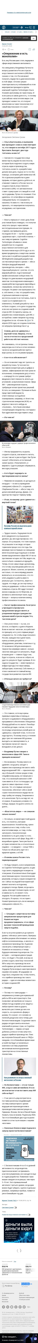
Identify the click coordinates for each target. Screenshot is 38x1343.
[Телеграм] (3, 1306)
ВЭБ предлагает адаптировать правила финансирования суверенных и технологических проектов (12, 1271)
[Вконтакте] (7, 1306)
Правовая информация (26, 1297)
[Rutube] (20, 1306)
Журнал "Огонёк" (7, 44)
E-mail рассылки (24, 1299)
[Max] (24, 1306)
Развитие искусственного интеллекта (14, 1215)
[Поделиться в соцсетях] (34, 49)
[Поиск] (30, 27)
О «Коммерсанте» (8, 1293)
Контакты (5, 1297)
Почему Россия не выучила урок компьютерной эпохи (18, 527)
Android (21, 1293)
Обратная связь (24, 1295)
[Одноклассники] (15, 1306)
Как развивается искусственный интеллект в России (18, 1078)
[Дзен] (11, 1306)
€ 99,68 (13, 32)
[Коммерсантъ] (3, 27)
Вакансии (5, 1301)
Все (15, 1261)
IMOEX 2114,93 (28, 32)
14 (28, 320)
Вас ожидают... (11, 1337)
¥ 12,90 (19, 32)
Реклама (5, 1299)
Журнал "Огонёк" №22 (9, 1200)
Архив (4, 1295)
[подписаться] (16, 1207)
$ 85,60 (7, 32)
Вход (26, 27)
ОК (33, 38)
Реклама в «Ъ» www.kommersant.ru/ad (19, 12)
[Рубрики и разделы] (33, 27)
